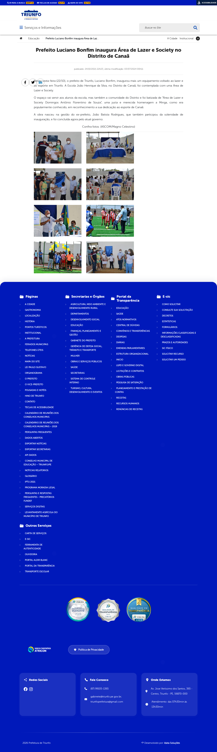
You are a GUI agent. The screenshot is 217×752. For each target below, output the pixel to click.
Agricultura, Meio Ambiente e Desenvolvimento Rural (87, 306)
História (30, 321)
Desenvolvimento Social (85, 319)
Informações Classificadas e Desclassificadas (178, 335)
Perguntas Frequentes (38, 432)
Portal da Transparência (40, 566)
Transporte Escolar (37, 571)
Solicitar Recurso (173, 354)
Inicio (119, 359)
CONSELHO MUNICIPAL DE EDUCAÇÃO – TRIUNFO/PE (38, 463)
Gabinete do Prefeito (83, 340)
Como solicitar (171, 304)
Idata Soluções (172, 743)
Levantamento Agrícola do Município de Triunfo (41, 514)
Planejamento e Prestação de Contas (133, 390)
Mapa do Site (32, 361)
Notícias (30, 356)
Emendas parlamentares (130, 348)
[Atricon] (40, 649)
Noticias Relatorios (36, 470)
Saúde (74, 367)
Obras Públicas (125, 377)
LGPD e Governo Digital (130, 365)
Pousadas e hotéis (35, 390)
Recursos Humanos (127, 403)
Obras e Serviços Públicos (86, 361)
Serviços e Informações (42, 28)
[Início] (21, 38)
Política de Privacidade (91, 649)
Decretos (167, 316)
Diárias (120, 342)
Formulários (169, 327)
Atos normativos (126, 319)
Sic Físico (167, 348)
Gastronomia (33, 310)
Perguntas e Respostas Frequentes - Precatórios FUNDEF (39, 497)
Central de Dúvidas (127, 325)
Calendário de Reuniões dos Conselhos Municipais (41, 415)
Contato (30, 401)
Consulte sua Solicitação (177, 310)
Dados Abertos (34, 438)
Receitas (121, 398)
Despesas (121, 337)
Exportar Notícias (35, 443)
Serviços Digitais (35, 506)
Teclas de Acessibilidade (39, 407)
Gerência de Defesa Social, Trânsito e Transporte (85, 348)
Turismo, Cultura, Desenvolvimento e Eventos (85, 390)
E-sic (28, 539)
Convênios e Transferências (133, 331)
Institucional (186, 38)
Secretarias (78, 373)
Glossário (31, 476)
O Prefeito (31, 379)
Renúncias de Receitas (129, 409)
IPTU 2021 (30, 482)
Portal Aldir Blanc (36, 560)
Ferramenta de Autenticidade (33, 547)
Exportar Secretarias (37, 449)
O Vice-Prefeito (34, 384)
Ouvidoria (31, 554)
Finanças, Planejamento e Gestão (85, 333)
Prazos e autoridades (175, 342)
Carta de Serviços (35, 533)
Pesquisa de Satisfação (129, 382)
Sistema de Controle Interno (82, 381)
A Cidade (172, 38)
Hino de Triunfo (34, 396)
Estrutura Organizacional (132, 354)
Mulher (75, 356)
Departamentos (80, 314)
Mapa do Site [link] (80, 3)
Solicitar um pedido (174, 359)
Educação (34, 38)
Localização (32, 316)
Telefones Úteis (34, 350)
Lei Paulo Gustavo (35, 367)
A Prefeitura (32, 338)
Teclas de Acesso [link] (51, 3)
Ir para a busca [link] (21, 3)
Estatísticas (169, 321)
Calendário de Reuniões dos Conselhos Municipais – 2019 (41, 424)
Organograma (33, 373)
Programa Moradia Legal (40, 487)
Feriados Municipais (36, 344)
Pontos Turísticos (36, 327)
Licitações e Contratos (130, 371)
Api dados (30, 455)
